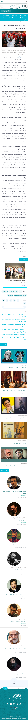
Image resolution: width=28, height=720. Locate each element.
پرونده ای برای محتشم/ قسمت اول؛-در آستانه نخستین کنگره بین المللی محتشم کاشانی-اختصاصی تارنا (14, 337)
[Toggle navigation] (26, 1)
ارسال (5, 688)
